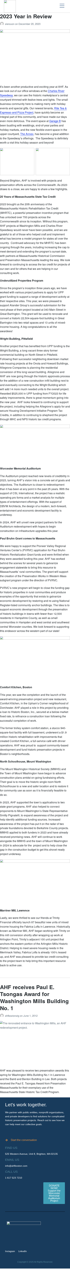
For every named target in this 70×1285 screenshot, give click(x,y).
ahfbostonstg (12, 1015)
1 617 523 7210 (13, 1177)
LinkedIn (22, 1251)
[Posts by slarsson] (2, 24)
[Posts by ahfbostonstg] (2, 1015)
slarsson (10, 24)
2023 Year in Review (26, 16)
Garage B (55, 121)
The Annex (26, 134)
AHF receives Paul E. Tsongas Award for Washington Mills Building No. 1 (34, 997)
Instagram (10, 1251)
